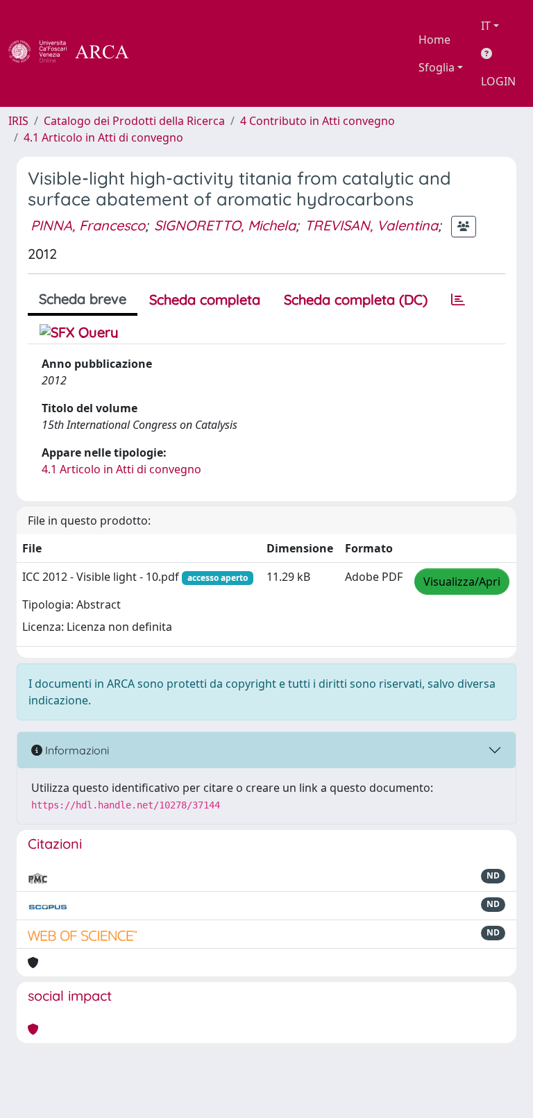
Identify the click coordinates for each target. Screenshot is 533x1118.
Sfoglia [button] (436, 67)
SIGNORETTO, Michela (225, 225)
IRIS (18, 120)
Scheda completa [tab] (204, 299)
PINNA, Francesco (88, 225)
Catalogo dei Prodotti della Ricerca (134, 120)
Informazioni (75, 750)
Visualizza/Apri (461, 581)
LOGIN (498, 81)
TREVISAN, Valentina (371, 225)
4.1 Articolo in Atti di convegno (103, 137)
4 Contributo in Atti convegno (317, 120)
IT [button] (486, 25)
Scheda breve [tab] (82, 298)
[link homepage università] (166, 53)
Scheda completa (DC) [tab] (356, 299)
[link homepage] (76, 53)
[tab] (458, 299)
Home (434, 39)
